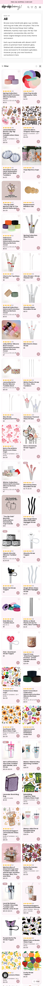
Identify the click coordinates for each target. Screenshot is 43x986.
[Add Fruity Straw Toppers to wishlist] (39, 953)
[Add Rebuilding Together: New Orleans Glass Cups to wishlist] (39, 775)
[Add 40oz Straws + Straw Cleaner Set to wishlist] (39, 254)
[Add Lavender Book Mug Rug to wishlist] (19, 775)
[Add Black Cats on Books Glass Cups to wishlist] (39, 918)
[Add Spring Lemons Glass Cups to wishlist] (19, 953)
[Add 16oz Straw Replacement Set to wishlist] (19, 395)
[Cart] (35, 7)
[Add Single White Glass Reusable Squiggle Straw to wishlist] (39, 566)
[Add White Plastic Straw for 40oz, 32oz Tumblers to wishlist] (39, 360)
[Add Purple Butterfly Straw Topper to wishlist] (19, 918)
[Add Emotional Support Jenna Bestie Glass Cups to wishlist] (19, 809)
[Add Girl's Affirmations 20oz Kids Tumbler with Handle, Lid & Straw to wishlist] (19, 742)
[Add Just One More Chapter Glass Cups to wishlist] (39, 108)
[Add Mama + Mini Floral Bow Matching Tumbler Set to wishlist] (39, 809)
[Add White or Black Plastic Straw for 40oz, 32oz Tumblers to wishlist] (39, 599)
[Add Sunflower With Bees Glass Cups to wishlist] (19, 707)
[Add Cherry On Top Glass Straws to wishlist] (19, 254)
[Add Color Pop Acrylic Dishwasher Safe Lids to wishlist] (39, 71)
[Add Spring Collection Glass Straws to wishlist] (39, 216)
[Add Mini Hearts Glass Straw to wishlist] (39, 322)
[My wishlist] (32, 7)
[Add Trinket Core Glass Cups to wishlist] (19, 669)
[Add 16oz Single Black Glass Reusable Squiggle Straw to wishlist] (39, 497)
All (9, 16)
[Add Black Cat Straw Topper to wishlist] (19, 566)
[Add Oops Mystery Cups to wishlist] (39, 148)
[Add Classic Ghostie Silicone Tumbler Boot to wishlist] (19, 531)
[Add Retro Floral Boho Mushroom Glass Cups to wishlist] (19, 426)
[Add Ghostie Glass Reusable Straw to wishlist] (39, 286)
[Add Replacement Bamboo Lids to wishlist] (39, 183)
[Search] (28, 7)
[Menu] (40, 7)
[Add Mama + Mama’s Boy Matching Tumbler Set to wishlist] (39, 742)
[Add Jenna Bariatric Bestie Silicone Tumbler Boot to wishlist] (19, 360)
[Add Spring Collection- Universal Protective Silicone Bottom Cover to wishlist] (19, 71)
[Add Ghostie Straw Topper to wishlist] (39, 531)
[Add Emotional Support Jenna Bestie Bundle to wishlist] (39, 884)
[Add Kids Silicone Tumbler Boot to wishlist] (19, 599)
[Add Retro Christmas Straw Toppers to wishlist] (39, 426)
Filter (6, 66)
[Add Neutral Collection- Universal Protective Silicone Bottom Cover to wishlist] (19, 286)
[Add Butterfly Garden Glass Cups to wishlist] (39, 845)
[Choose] (18, 101)
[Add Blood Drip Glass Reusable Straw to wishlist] (39, 463)
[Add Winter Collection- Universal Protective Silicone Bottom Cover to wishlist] (19, 463)
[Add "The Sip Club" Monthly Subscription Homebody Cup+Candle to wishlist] (19, 497)
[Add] (18, 176)
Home (5, 16)
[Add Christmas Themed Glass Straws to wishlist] (39, 395)
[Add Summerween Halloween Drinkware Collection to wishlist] (39, 707)
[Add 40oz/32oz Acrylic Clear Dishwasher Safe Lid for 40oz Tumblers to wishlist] (19, 148)
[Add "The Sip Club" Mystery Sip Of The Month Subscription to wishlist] (19, 183)
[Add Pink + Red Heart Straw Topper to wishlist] (19, 632)
